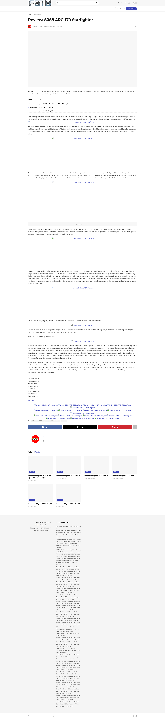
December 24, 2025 (62, 478)
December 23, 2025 (90, 478)
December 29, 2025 (34, 480)
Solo (35, 26)
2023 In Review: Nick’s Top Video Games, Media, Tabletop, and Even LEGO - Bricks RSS (68, 552)
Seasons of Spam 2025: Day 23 (41, 111)
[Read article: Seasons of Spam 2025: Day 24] (68, 465)
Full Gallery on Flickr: (35, 400)
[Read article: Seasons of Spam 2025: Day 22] (124, 465)
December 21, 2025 (34, 506)
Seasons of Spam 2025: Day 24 (41, 107)
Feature (32, 471)
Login (121, 3)
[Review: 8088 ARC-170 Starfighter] (46, 405)
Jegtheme (64, 716)
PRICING (120, 8)
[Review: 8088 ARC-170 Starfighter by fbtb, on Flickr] (82, 122)
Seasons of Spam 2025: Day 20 (68, 504)
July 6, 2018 (43, 26)
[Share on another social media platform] (135, 427)
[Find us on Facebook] (125, 3)
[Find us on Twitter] (129, 3)
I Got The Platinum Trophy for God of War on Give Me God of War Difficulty (68, 535)
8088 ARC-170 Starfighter (40, 421)
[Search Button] (97, 3)
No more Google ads (73, 569)
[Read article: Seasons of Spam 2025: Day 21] (40, 493)
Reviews (63, 421)
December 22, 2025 (118, 478)
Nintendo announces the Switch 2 (71, 541)
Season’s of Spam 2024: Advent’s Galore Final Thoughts (68, 563)
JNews (34, 716)
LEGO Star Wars (37, 14)
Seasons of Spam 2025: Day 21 (40, 504)
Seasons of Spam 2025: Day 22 (124, 476)
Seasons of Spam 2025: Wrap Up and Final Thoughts (49, 104)
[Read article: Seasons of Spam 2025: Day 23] (96, 465)
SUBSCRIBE (131, 8)
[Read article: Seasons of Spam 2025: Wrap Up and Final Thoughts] (40, 465)
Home (29, 14)
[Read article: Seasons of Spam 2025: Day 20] (68, 493)
